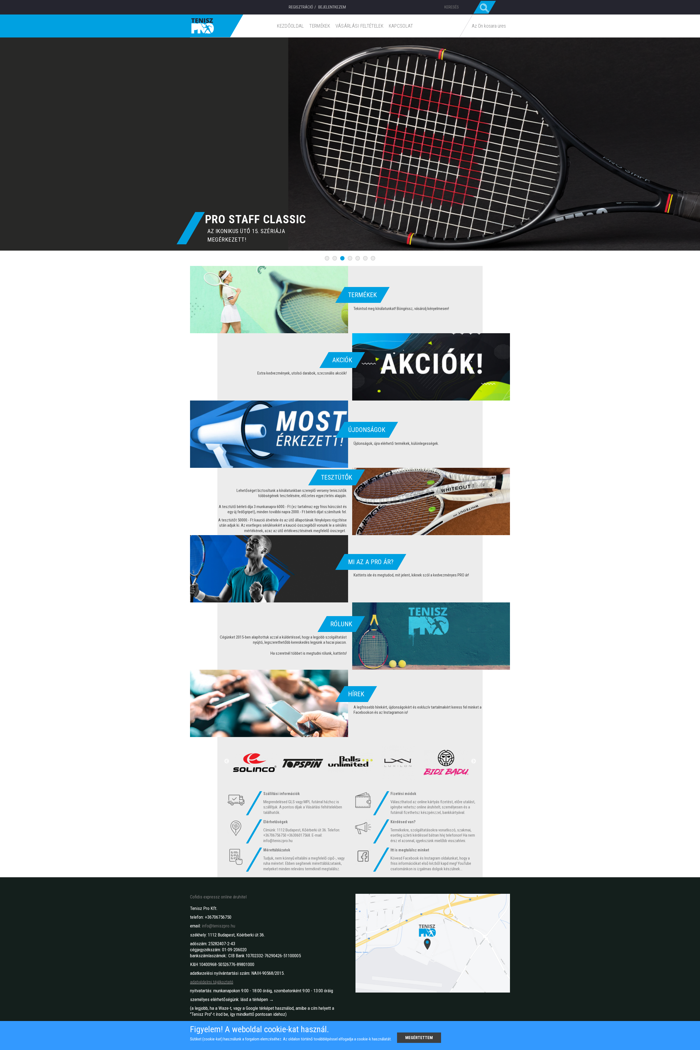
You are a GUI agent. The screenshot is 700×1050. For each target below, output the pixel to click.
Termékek (319, 26)
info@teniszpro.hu (218, 926)
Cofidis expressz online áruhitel (218, 897)
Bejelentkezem (332, 7)
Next (473, 761)
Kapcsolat (401, 26)
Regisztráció (301, 7)
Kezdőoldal (290, 26)
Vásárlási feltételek (359, 26)
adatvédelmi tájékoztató (211, 982)
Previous (226, 761)
